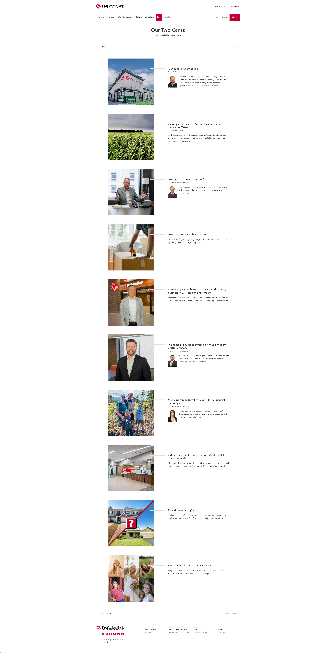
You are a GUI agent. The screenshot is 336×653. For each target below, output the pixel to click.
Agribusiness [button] (149, 17)
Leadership (221, 629)
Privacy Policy (173, 642)
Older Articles (105, 613)
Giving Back (222, 636)
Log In (235, 17)
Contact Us (197, 629)
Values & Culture (224, 639)
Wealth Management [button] (125, 17)
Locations (216, 6)
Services (147, 627)
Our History (222, 632)
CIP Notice (172, 636)
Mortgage (148, 632)
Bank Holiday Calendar (201, 632)
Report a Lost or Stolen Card (179, 632)
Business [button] (139, 17)
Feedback (197, 636)
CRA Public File (198, 645)
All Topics (102, 46)
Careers (225, 6)
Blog (158, 17)
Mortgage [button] (111, 17)
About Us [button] (167, 17)
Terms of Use (173, 639)
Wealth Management (151, 636)
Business (147, 639)
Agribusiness (149, 642)
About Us (221, 627)
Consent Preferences (106, 642)
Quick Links (235, 6)
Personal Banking (150, 629)
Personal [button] (101, 17)
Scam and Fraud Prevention (178, 629)
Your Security (174, 627)
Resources (197, 627)
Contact (224, 17)
